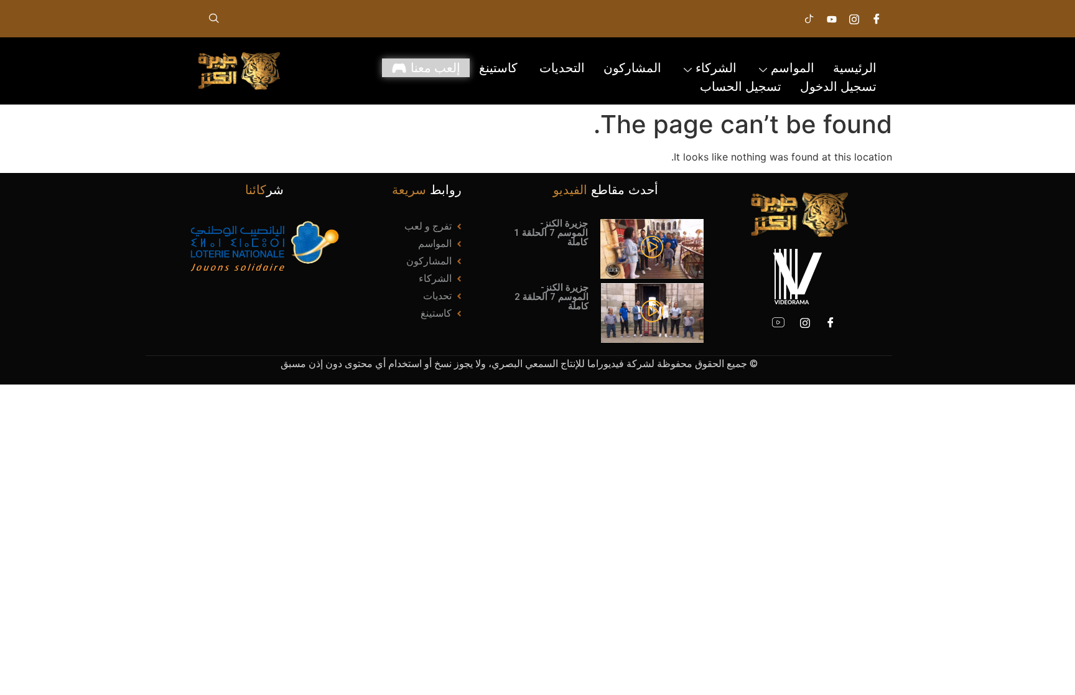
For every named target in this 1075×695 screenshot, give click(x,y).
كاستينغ (500, 67)
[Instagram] (854, 18)
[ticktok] (809, 18)
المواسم (792, 67)
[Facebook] (830, 322)
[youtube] (778, 322)
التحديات (562, 67)
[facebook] (876, 18)
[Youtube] (831, 18)
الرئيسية (855, 67)
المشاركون (632, 67)
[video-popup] (652, 248)
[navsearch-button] (214, 18)
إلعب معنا (435, 67)
